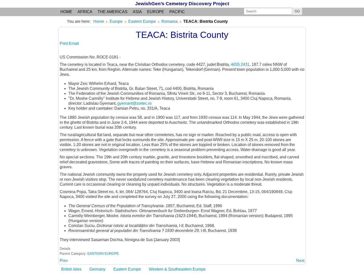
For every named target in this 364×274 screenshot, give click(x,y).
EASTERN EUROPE (103, 253)
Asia (137, 12)
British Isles (71, 269)
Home (66, 12)
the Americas (113, 12)
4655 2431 (240, 64)
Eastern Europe (127, 269)
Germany (97, 269)
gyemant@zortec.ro (134, 103)
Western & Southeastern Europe (177, 269)
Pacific (177, 12)
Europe (155, 12)
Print (64, 43)
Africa (85, 12)
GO (297, 11)
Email (74, 43)
